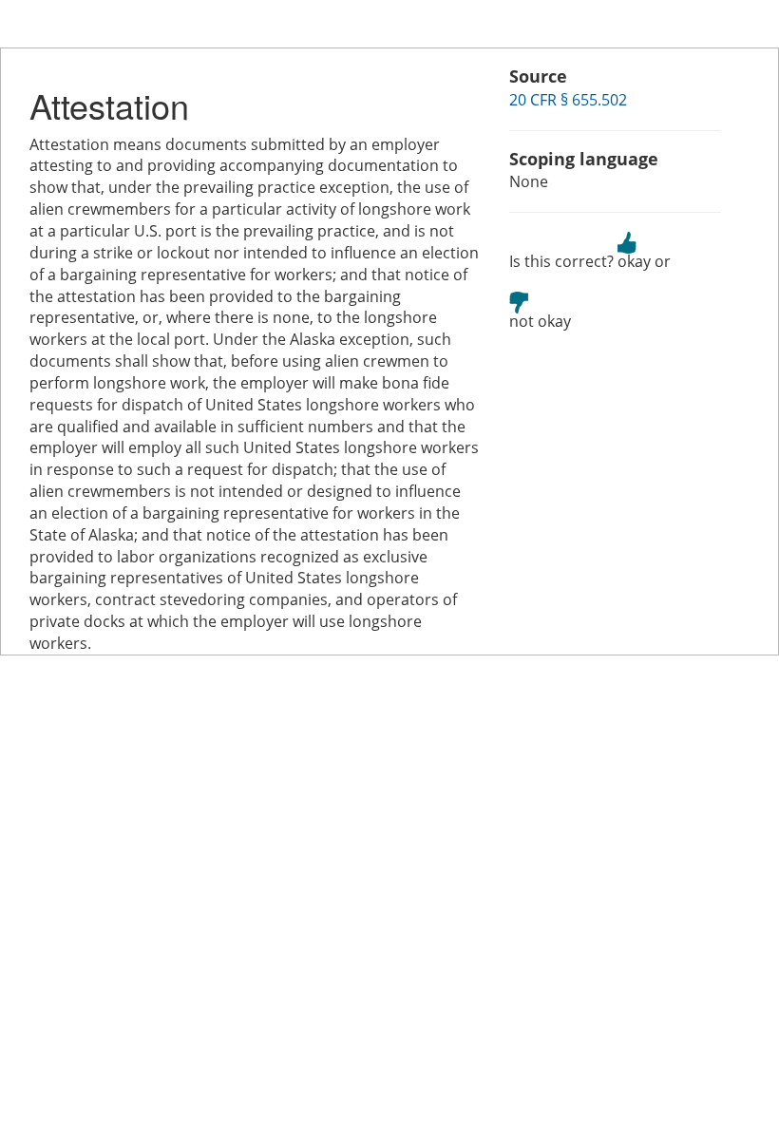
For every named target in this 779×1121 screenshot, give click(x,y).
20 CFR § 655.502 (568, 99)
